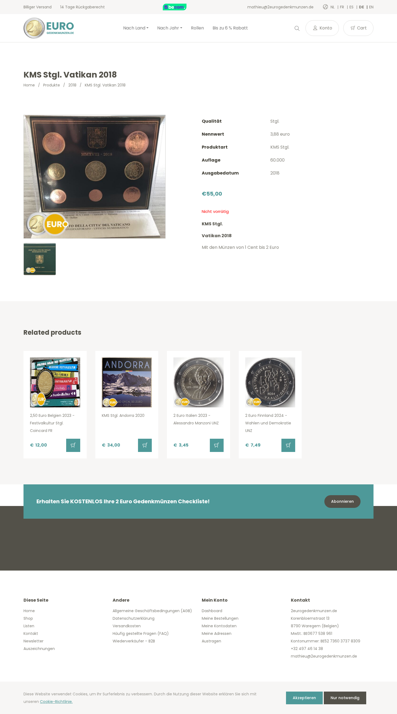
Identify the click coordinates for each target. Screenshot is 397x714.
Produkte (51, 85)
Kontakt (30, 633)
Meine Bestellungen (220, 618)
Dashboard (212, 611)
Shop (28, 618)
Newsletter (33, 641)
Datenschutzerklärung (133, 618)
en (371, 7)
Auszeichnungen (39, 648)
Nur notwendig (345, 697)
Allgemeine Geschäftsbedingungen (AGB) (152, 611)
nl (333, 7)
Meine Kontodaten (219, 626)
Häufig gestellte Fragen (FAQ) (141, 633)
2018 (72, 85)
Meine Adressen (216, 633)
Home (29, 85)
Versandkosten (127, 626)
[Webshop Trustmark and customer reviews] (180, 7)
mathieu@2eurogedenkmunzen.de (280, 7)
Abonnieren (342, 501)
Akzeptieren (304, 697)
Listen (28, 626)
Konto (325, 28)
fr (342, 7)
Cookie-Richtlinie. (56, 701)
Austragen (211, 641)
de (362, 7)
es (352, 7)
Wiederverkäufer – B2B (134, 641)
